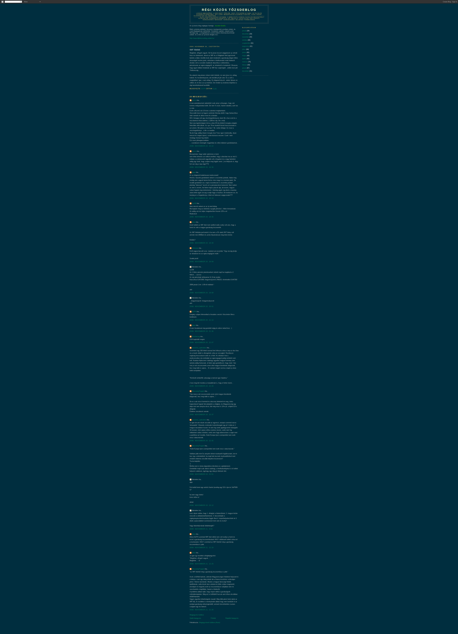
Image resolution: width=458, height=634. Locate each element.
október (244, 40)
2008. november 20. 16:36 (201, 167)
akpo (193, 172)
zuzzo (194, 100)
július (244, 49)
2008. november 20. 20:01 (201, 306)
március (245, 62)
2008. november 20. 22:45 (201, 441)
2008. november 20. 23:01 (201, 474)
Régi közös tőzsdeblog (229, 10)
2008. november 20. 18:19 (201, 198)
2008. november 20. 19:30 (201, 243)
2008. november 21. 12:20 (201, 547)
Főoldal (213, 618)
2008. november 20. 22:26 (201, 386)
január (244, 31)
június (244, 52)
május (244, 55)
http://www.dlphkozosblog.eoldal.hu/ (202, 38)
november (245, 37)
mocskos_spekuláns (199, 348)
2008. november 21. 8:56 (201, 529)
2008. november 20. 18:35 (201, 217)
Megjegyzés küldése (197, 615)
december (245, 34)
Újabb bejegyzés (195, 618)
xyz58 (194, 203)
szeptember (246, 43)
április (244, 59)
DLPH (194, 311)
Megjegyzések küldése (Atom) (209, 622)
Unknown (195, 248)
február (244, 65)
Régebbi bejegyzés (232, 618)
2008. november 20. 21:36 (201, 331)
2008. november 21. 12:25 (201, 564)
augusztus (245, 46)
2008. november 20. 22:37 (201, 414)
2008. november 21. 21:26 (201, 610)
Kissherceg (196, 336)
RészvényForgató (198, 391)
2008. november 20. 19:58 (201, 261)
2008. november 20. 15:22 (201, 146)
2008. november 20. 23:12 (201, 505)
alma (193, 222)
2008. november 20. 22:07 (201, 342)
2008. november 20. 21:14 (201, 320)
